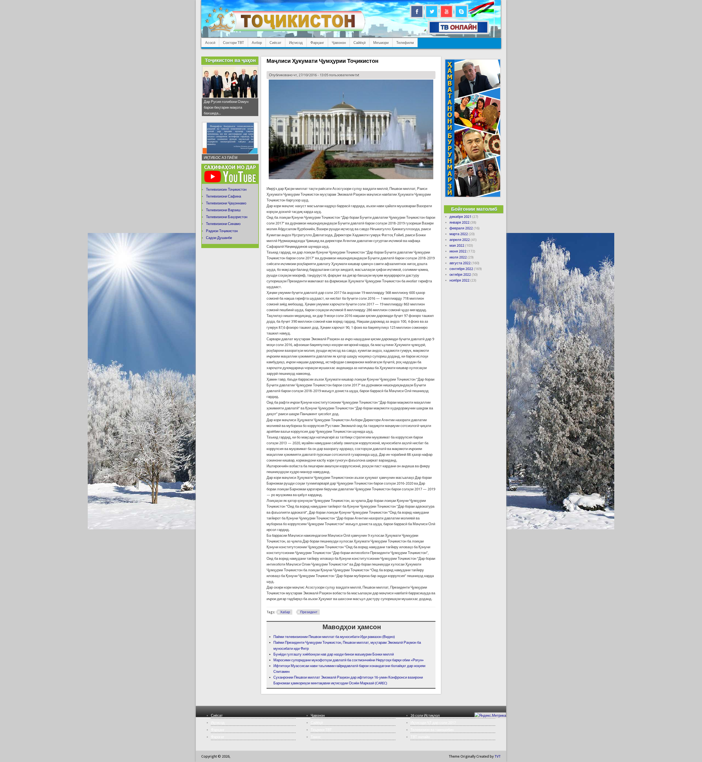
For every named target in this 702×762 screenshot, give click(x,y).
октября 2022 (460, 274)
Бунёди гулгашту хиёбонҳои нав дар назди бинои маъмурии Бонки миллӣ (333, 654)
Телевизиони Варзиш (223, 210)
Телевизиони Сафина (223, 196)
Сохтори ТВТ (233, 43)
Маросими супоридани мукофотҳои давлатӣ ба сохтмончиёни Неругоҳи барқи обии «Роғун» (348, 660)
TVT (497, 756)
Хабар (285, 612)
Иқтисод (296, 43)
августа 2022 (460, 263)
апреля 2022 (459, 240)
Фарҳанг (317, 43)
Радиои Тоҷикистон (222, 231)
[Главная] (285, 32)
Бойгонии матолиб (474, 209)
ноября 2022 (459, 280)
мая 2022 (456, 245)
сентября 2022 (461, 269)
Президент (309, 612)
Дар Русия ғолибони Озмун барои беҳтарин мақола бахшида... (226, 107)
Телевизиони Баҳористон (226, 217)
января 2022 (459, 222)
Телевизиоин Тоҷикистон (226, 189)
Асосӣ (210, 43)
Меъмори (381, 43)
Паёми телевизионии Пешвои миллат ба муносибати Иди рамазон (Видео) (334, 637)
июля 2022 (458, 257)
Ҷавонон (339, 43)
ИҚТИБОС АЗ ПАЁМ (220, 158)
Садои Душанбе (219, 238)
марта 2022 (458, 234)
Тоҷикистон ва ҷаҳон (230, 60)
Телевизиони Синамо (223, 224)
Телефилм (405, 43)
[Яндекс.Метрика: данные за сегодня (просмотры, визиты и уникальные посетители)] (490, 715)
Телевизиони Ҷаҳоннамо (226, 203)
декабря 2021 (460, 217)
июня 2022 (457, 251)
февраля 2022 (461, 228)
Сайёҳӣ (359, 43)
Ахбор (257, 43)
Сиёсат (275, 43)
